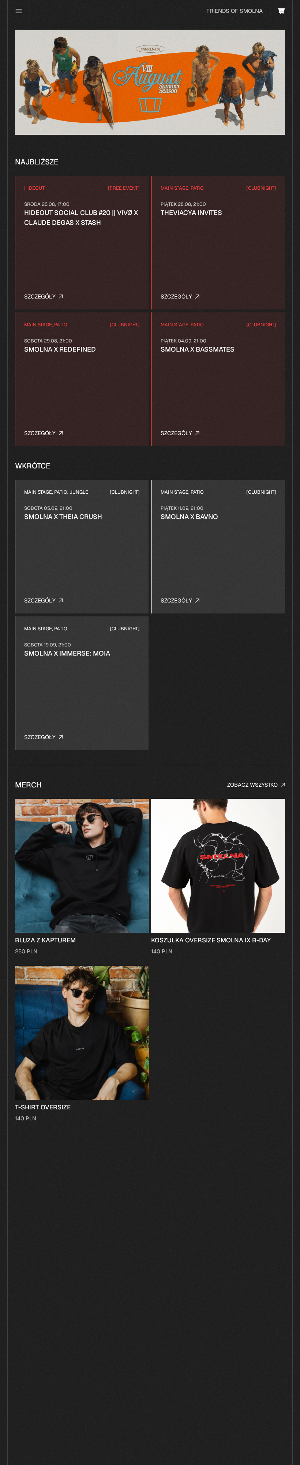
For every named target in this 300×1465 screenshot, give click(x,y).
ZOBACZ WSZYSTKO (252, 784)
